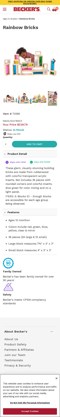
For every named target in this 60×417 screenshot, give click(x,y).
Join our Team (14, 355)
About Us (11, 339)
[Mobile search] (49, 9)
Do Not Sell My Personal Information (30, 402)
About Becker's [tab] (15, 331)
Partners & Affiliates (19, 349)
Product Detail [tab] (17, 153)
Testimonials (13, 360)
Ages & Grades (10, 19)
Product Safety (15, 344)
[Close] (56, 378)
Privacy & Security (17, 365)
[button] (4, 9)
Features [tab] (13, 212)
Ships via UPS (14, 134)
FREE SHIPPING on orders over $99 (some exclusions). (30, 2)
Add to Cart (35, 144)
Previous (7, 61)
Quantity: (8, 137)
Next (53, 61)
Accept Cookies (29, 411)
